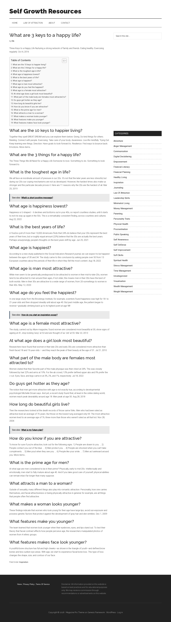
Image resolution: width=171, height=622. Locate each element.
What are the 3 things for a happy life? (29, 68)
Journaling (118, 187)
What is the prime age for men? (27, 110)
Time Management (122, 271)
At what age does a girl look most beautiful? (33, 94)
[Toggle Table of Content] (63, 60)
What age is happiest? (22, 81)
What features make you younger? (29, 120)
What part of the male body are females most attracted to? (40, 97)
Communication (121, 151)
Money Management (123, 208)
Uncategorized (120, 276)
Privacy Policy (28, 584)
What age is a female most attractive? (29, 90)
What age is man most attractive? (27, 84)
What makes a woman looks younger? (30, 116)
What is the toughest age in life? (27, 71)
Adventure (118, 141)
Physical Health (121, 224)
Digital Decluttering (122, 156)
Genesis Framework (96, 612)
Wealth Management (123, 286)
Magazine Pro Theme (75, 612)
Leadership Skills (122, 198)
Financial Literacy (122, 167)
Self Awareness (121, 239)
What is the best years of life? (26, 77)
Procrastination (121, 229)
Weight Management (123, 291)
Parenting (118, 213)
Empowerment (120, 161)
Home (19, 584)
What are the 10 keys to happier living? (29, 65)
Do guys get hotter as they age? (28, 100)
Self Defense (120, 245)
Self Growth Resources (45, 11)
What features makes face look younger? (32, 123)
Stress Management (123, 265)
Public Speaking (121, 234)
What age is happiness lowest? (26, 74)
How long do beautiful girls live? (27, 103)
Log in (120, 612)
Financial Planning (122, 172)
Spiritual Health (121, 260)
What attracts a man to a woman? (29, 113)
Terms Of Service (43, 584)
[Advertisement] (134, 85)
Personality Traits (122, 219)
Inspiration (23, 562)
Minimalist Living (121, 203)
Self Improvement (122, 250)
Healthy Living (120, 177)
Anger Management (123, 146)
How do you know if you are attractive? (31, 107)
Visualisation (120, 281)
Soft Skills (118, 255)
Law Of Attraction (122, 193)
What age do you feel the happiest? (28, 87)
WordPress (111, 612)
